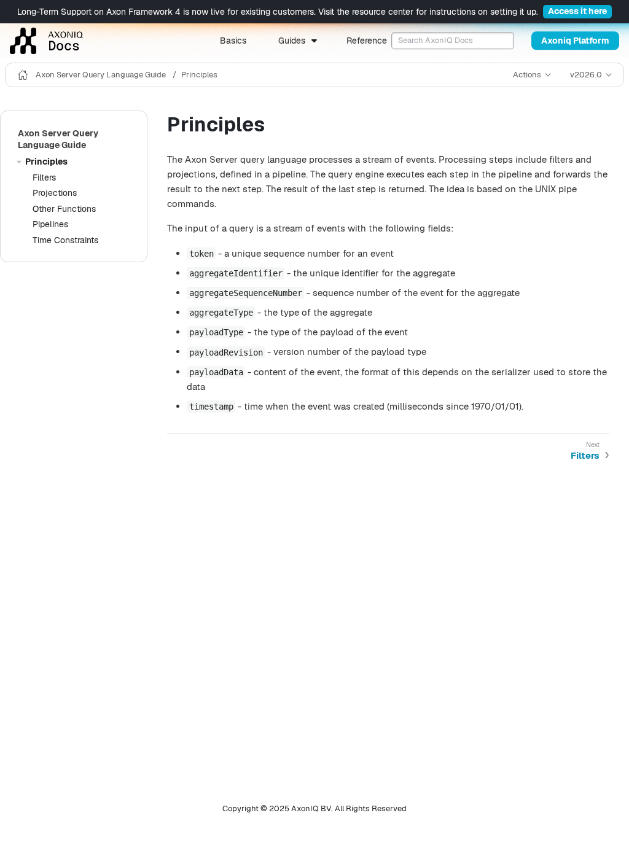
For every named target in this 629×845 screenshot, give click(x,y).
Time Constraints (65, 240)
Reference (366, 40)
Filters (44, 177)
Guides (291, 40)
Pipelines (50, 224)
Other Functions (64, 208)
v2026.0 (586, 74)
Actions (527, 74)
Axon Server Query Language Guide (102, 74)
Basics (233, 40)
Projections (55, 192)
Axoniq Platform (575, 40)
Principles (199, 74)
